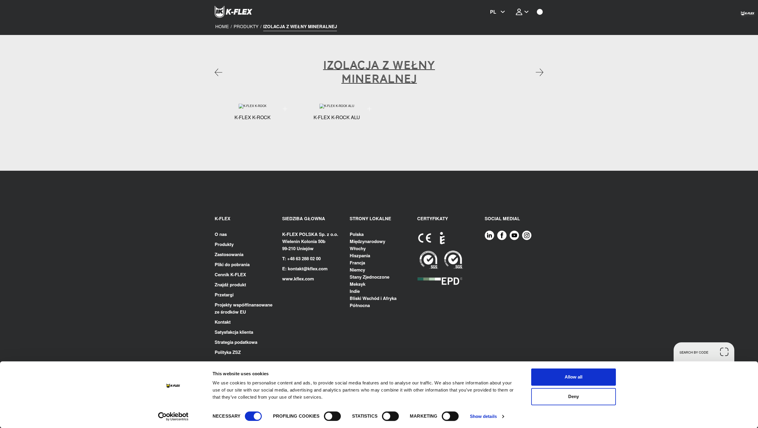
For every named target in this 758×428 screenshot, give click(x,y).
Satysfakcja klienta (234, 332)
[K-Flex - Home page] (244, 12)
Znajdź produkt (230, 284)
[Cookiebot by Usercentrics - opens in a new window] (173, 416)
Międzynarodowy (367, 241)
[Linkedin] (489, 235)
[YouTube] (514, 235)
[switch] (332, 416)
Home (222, 26)
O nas (221, 234)
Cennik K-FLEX (230, 274)
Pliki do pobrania (232, 264)
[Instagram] (526, 235)
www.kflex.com (298, 278)
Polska (357, 234)
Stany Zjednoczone (369, 277)
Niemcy (357, 269)
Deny (573, 396)
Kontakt (223, 322)
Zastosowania (229, 254)
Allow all (573, 376)
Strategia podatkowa (236, 342)
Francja (357, 262)
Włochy (358, 248)
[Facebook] (502, 235)
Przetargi (224, 294)
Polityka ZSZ (228, 352)
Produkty (224, 244)
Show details (483, 416)
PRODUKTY (246, 26)
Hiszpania (360, 255)
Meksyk (357, 284)
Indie (355, 291)
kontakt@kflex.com (307, 268)
